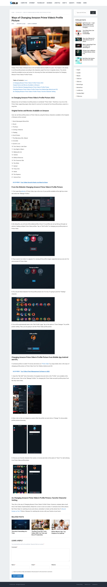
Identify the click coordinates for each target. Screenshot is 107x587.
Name (13, 564)
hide (26, 80)
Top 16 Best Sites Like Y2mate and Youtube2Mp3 (88, 32)
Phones (79, 3)
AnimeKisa (79, 87)
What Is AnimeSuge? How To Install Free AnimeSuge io (89, 46)
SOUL (13, 23)
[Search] (93, 12)
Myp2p (78, 75)
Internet (32, 3)
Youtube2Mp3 (80, 93)
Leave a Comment (32, 23)
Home (13, 12)
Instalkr (79, 73)
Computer (24, 3)
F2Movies (79, 96)
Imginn (78, 70)
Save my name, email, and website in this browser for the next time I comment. (32, 571)
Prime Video (45, 364)
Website (54, 564)
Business (49, 3)
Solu (14, 584)
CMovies (79, 81)
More (85, 3)
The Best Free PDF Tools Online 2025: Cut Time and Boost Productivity (39, 533)
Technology (40, 3)
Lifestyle (57, 3)
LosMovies (80, 90)
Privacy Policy (80, 584)
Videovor (79, 78)
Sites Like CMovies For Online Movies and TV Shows (89, 40)
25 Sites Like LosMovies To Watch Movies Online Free (89, 52)
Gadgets (71, 3)
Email (33, 564)
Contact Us (94, 584)
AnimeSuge (80, 84)
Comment (15, 547)
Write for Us (87, 584)
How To (64, 3)
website (23, 191)
